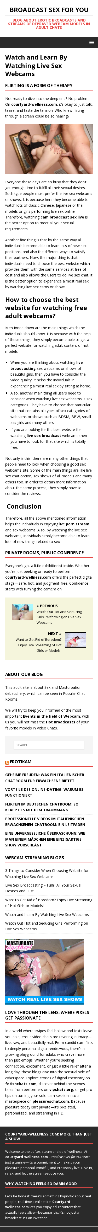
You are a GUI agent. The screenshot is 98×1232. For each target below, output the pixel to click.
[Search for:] (49, 745)
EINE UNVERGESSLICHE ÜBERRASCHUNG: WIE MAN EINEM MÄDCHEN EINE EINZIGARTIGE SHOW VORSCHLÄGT (45, 839)
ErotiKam (21, 762)
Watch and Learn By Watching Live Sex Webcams (47, 914)
